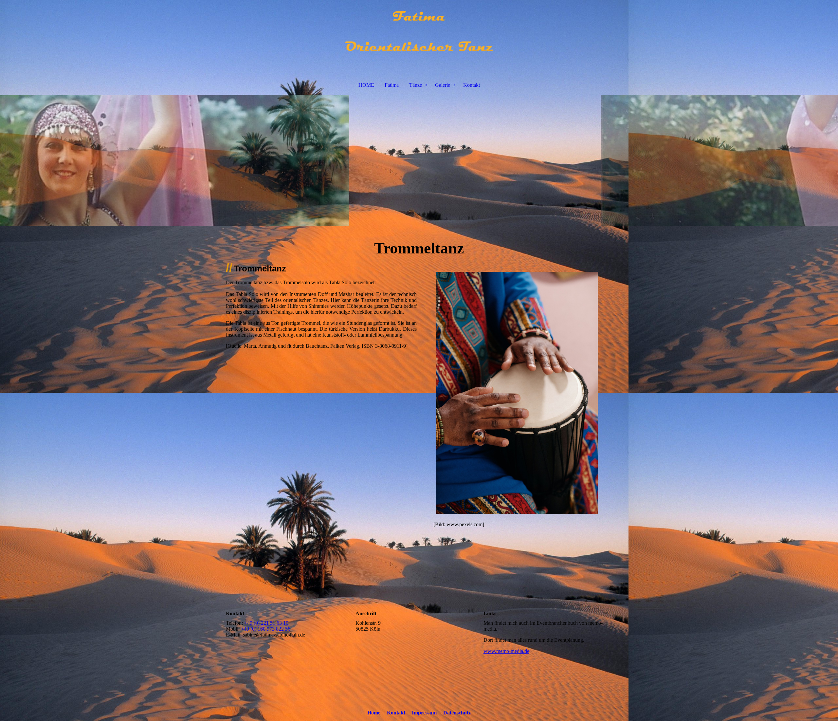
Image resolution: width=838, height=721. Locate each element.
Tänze (415, 85)
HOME (366, 85)
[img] (419, 34)
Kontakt (471, 85)
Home (373, 712)
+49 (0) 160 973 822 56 (265, 629)
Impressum (424, 712)
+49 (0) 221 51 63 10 (266, 623)
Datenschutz (457, 712)
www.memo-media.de (506, 651)
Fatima (392, 85)
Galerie (442, 85)
